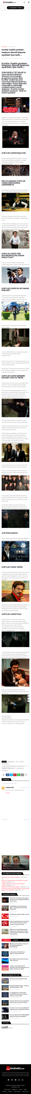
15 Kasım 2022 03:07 (24, 787)
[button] (24, 2)
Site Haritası (17, 1091)
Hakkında (14, 1089)
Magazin (4, 768)
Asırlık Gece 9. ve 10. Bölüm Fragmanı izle (15, 865)
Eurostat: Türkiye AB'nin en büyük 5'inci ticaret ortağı (15, 881)
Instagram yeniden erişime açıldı (19, 914)
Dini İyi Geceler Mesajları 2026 (18, 979)
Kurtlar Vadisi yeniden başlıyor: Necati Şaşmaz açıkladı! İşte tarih (13, 766)
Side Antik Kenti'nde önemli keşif (11, 877)
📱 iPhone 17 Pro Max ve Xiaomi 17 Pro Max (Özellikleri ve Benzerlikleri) (19, 945)
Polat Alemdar (20, 768)
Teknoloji (6, 940)
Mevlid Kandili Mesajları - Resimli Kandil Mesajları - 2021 (19, 986)
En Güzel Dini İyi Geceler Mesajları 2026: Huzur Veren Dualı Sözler (19, 1001)
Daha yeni (5, 819)
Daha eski (26, 819)
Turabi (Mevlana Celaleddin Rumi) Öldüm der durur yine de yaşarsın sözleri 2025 (18, 994)
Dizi (17, 761)
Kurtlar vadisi (5, 764)
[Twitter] (11, 775)
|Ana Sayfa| (7, 1089)
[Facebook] (7, 775)
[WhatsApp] (18, 775)
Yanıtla (8, 792)
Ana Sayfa (4, 46)
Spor (24, 940)
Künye (20, 1089)
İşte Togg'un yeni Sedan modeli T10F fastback (19, 959)
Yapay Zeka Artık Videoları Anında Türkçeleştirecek (17, 952)
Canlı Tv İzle (25, 1091)
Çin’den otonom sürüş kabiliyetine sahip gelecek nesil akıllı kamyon (19, 1008)
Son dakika (5, 770)
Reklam (5, 1091)
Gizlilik (25, 1089)
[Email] (22, 775)
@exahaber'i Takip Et (16, 7)
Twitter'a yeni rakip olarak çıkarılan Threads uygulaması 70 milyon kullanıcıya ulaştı (19, 967)
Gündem (21, 761)
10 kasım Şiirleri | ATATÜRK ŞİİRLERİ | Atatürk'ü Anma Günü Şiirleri (19, 1015)
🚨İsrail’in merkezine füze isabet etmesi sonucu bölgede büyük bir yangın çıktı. (19, 899)
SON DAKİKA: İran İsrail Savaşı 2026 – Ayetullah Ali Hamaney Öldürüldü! (18, 907)
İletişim (10, 1091)
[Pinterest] (15, 775)
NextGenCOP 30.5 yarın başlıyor (11, 887)
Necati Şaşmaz (11, 768)
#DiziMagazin (12, 46)
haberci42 (10, 787)
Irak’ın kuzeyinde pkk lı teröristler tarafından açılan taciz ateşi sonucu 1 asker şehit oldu (19, 923)
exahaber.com (15, 1087)
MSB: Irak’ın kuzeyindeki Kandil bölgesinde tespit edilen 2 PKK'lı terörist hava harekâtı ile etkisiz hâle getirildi (19, 932)
